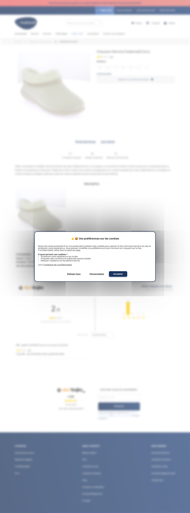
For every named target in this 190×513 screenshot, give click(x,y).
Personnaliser (97, 274)
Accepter (118, 274)
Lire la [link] (55, 265)
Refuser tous (74, 274)
